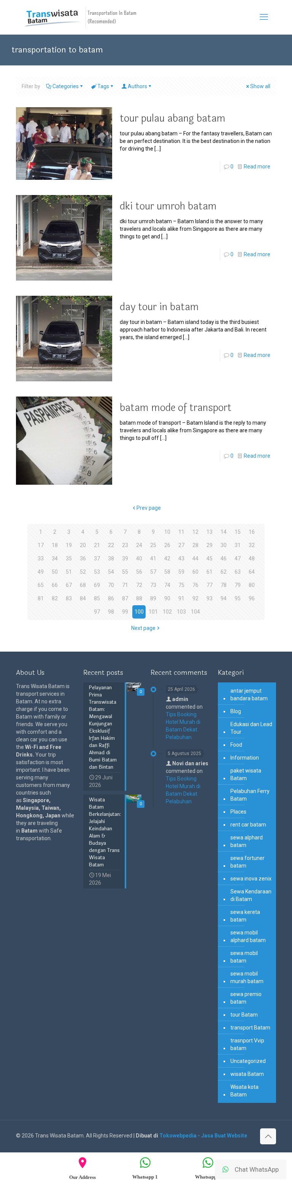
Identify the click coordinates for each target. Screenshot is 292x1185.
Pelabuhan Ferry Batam (250, 795)
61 (209, 572)
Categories (65, 86)
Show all (260, 86)
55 (125, 572)
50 (55, 572)
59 (181, 572)
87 (125, 598)
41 (153, 558)
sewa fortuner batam (247, 862)
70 (111, 585)
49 (41, 572)
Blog (235, 711)
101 (153, 612)
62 (224, 572)
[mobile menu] (263, 17)
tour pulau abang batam (172, 118)
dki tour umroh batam (168, 206)
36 (83, 558)
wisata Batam (247, 1074)
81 (41, 598)
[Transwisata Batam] (81, 17)
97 (97, 612)
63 (238, 572)
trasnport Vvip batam (247, 1044)
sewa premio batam (246, 998)
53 (97, 572)
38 (111, 558)
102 (167, 612)
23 (125, 545)
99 (125, 612)
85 (97, 598)
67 (69, 585)
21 (97, 545)
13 (209, 532)
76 (195, 585)
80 (252, 585)
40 (139, 558)
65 (41, 585)
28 (195, 545)
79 (238, 585)
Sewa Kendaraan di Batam (250, 895)
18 (55, 545)
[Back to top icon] (268, 1136)
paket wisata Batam (245, 774)
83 (69, 598)
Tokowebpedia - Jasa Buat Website (203, 1136)
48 (252, 558)
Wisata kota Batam (244, 1091)
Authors (137, 86)
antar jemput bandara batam (249, 694)
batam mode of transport (176, 408)
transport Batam (250, 1028)
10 (167, 532)
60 (195, 572)
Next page (143, 628)
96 (252, 598)
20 (83, 545)
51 (69, 572)
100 (139, 612)
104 (195, 612)
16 (252, 532)
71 (125, 585)
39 (125, 558)
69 (97, 585)
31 (238, 545)
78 (224, 585)
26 (167, 545)
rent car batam (248, 825)
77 (209, 585)
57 (153, 572)
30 (224, 545)
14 (224, 532)
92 (195, 598)
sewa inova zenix (250, 879)
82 (55, 598)
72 (139, 585)
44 (195, 558)
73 (153, 585)
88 (139, 598)
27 (181, 545)
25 (153, 545)
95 (238, 598)
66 (55, 585)
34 (55, 558)
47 (238, 558)
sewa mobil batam (244, 957)
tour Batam (244, 1015)
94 (224, 598)
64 (252, 572)
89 (153, 598)
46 (224, 558)
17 (41, 545)
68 (83, 585)
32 (252, 545)
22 (111, 545)
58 (167, 572)
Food (236, 745)
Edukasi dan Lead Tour (251, 728)
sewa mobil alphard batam (248, 936)
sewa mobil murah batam (246, 977)
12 (195, 532)
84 (83, 598)
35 (69, 558)
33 (41, 558)
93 (209, 598)
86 (111, 598)
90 (167, 598)
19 (69, 545)
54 (111, 572)
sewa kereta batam (245, 916)
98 (111, 612)
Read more (257, 166)
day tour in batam (159, 307)
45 (209, 558)
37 (97, 558)
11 (181, 532)
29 (209, 545)
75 (181, 585)
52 (83, 572)
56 (139, 572)
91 (181, 598)
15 (238, 532)
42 (167, 558)
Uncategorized (248, 1061)
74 (167, 585)
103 (181, 612)
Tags (103, 86)
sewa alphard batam (246, 841)
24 (139, 545)
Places (238, 812)
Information (244, 758)
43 (181, 558)
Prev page (148, 508)
